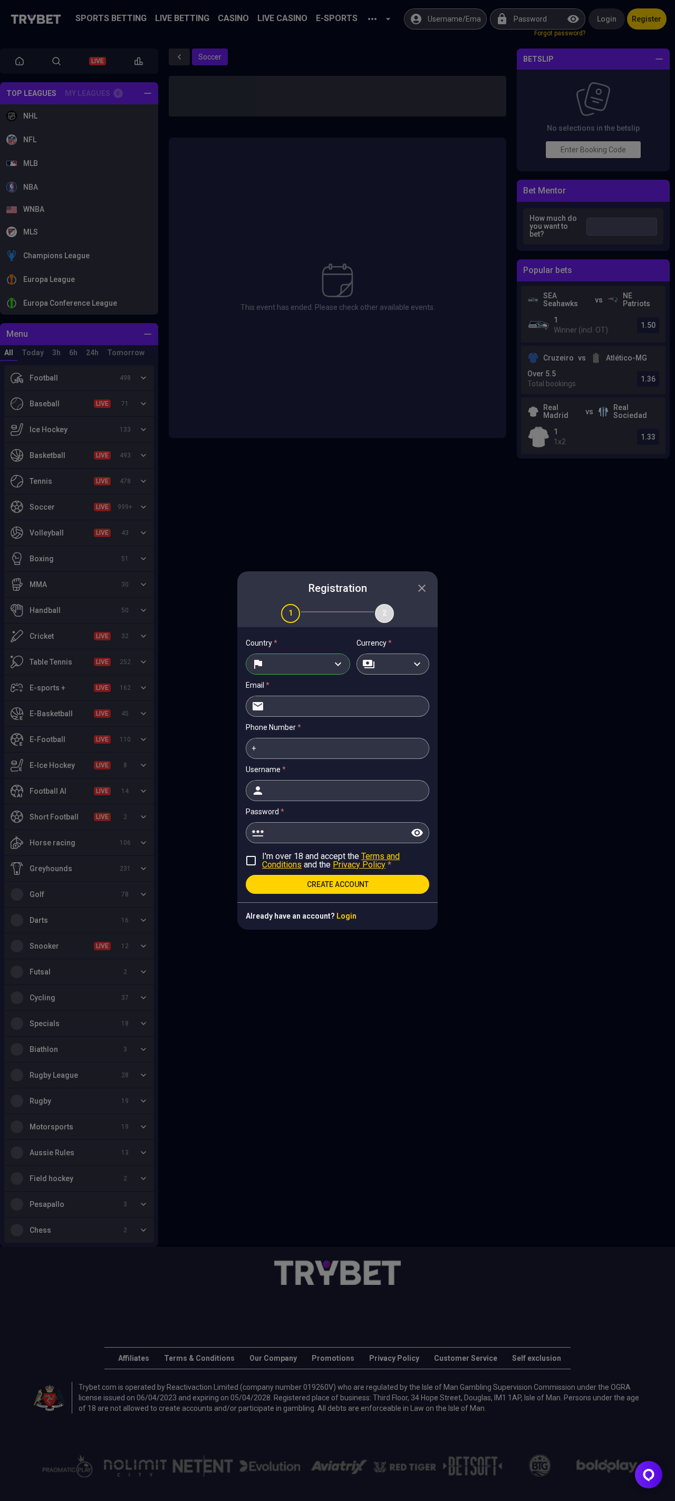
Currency (374, 643)
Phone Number (273, 727)
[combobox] (298, 664)
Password (265, 811)
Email (257, 685)
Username (266, 769)
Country (261, 643)
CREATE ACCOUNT (338, 884)
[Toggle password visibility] (417, 832)
